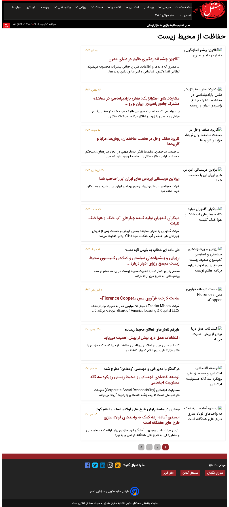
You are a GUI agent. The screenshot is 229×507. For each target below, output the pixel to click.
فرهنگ (99, 7)
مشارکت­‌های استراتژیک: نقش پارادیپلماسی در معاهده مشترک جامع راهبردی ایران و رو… (136, 101)
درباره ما (17, 7)
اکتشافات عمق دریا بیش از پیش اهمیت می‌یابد (142, 338)
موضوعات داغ (217, 465)
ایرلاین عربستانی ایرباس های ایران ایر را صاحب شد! (139, 179)
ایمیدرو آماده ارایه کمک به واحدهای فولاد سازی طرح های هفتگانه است (142, 420)
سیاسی (166, 7)
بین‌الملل (149, 7)
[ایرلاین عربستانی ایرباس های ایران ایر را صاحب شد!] (202, 183)
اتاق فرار (169, 473)
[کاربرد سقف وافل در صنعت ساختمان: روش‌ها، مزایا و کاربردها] (202, 143)
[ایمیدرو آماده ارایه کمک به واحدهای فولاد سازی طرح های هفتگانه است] (202, 422)
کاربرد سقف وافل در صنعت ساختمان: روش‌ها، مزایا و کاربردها (138, 142)
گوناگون (31, 7)
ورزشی (82, 7)
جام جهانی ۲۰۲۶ (165, 15)
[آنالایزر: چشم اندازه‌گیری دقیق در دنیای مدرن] (202, 64)
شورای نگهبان (215, 473)
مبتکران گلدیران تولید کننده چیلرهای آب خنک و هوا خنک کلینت (134, 221)
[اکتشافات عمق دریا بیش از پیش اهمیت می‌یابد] (202, 342)
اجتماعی (134, 7)
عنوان (187, 25)
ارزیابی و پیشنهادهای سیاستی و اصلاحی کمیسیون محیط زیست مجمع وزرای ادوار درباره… (134, 261)
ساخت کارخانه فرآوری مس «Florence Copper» (140, 298)
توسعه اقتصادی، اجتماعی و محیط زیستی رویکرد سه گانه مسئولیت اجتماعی (135, 380)
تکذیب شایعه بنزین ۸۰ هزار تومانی (165, 25)
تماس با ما (185, 15)
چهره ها (45, 7)
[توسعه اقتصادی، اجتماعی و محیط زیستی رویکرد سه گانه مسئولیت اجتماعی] (202, 382)
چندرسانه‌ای (64, 7)
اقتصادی (116, 7)
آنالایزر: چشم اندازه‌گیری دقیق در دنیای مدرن (144, 59)
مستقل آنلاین (190, 473)
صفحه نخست (184, 7)
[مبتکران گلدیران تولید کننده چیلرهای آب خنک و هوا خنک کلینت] (202, 223)
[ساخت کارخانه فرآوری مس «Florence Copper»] (202, 303)
